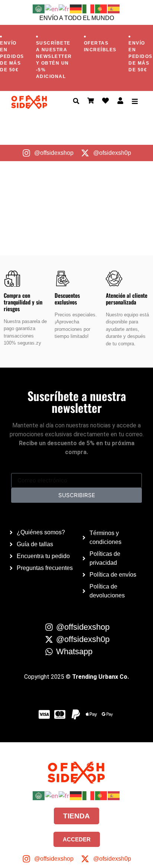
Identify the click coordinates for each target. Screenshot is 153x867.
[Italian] (88, 8)
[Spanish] (114, 8)
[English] (52, 8)
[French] (64, 8)
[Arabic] (39, 8)
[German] (76, 8)
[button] (76, 101)
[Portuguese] (101, 8)
